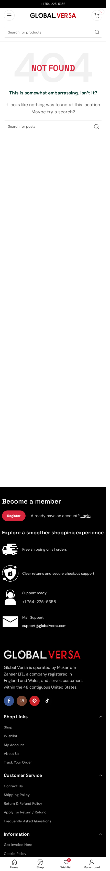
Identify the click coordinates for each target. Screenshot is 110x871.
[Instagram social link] (22, 701)
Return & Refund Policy (23, 803)
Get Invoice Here (18, 844)
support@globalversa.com (44, 625)
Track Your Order (18, 762)
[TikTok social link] (47, 701)
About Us (11, 753)
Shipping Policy (17, 794)
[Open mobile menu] (9, 15)
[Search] (97, 32)
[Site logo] (53, 15)
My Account (14, 745)
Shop (8, 727)
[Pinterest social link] (34, 701)
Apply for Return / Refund (25, 812)
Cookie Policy (15, 853)
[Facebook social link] (9, 701)
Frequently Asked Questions (27, 821)
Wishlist (10, 736)
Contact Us (13, 786)
